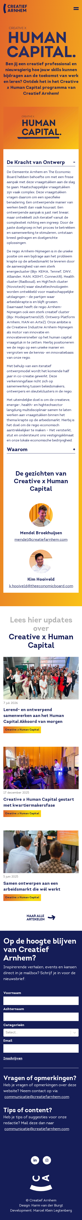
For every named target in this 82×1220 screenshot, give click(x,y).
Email (7, 1041)
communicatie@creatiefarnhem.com (36, 1097)
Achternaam (13, 1009)
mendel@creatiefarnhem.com (41, 540)
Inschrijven (12, 1058)
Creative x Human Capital (22, 730)
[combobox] (6, 1032)
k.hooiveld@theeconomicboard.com (41, 586)
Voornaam (12, 993)
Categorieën (13, 1025)
